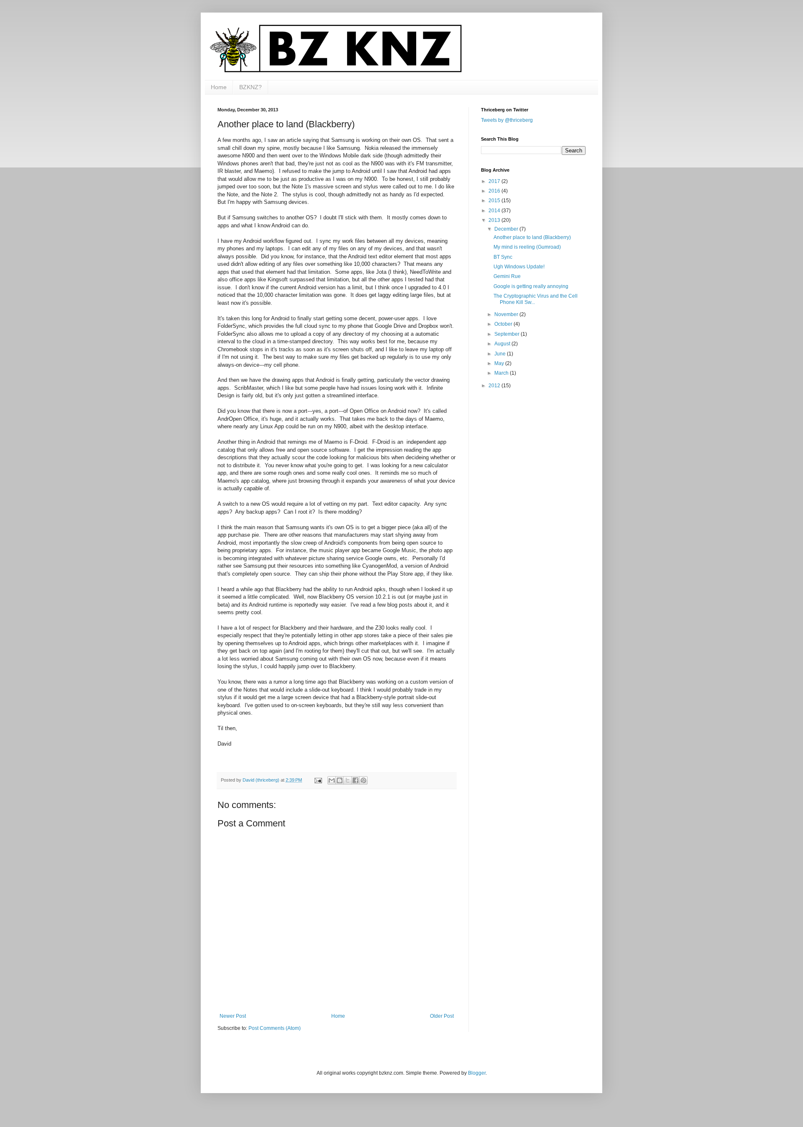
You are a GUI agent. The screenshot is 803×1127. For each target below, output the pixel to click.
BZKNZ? (250, 87)
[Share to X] (347, 780)
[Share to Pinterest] (363, 780)
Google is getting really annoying (531, 286)
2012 (494, 386)
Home (219, 87)
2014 (494, 211)
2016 (494, 191)
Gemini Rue (507, 276)
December (506, 229)
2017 (494, 181)
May (499, 363)
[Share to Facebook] (355, 780)
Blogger (477, 1073)
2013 (494, 220)
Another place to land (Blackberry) (532, 237)
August (502, 344)
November (506, 314)
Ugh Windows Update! (519, 267)
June (500, 354)
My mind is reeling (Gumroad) (527, 247)
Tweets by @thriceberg (507, 120)
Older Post (442, 1016)
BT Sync (503, 257)
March (502, 373)
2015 (494, 200)
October (504, 324)
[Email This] (331, 780)
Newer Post (233, 1016)
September (507, 334)
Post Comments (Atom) (274, 1028)
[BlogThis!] (339, 780)
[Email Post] (317, 779)
